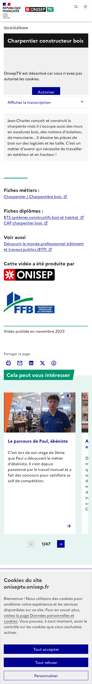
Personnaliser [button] (46, 675)
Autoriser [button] (46, 91)
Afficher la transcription (29, 102)
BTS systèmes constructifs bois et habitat (41, 217)
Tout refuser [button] (46, 662)
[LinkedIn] (31, 363)
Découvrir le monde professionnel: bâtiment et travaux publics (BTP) (44, 246)
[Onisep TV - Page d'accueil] (39, 9)
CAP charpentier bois (23, 222)
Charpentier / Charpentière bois (33, 196)
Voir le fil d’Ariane (16, 27)
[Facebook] (54, 363)
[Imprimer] (8, 363)
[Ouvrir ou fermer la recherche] (76, 6)
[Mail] (20, 363)
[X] (42, 363)
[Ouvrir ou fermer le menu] (85, 6)
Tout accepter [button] (46, 649)
